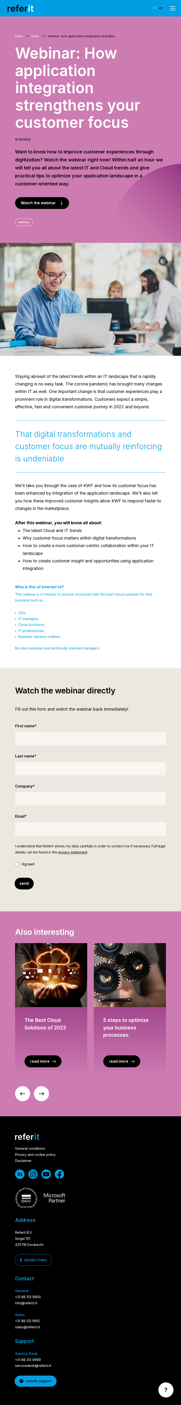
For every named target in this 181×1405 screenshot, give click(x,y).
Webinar (24, 222)
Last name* (26, 756)
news (35, 36)
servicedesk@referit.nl (33, 1366)
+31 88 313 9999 (28, 1360)
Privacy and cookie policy (35, 1155)
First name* (26, 726)
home (19, 36)
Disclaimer (23, 1161)
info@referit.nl (26, 1303)
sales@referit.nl (27, 1327)
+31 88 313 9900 (28, 1297)
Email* (21, 816)
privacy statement (72, 852)
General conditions (30, 1148)
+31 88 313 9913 (27, 1321)
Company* (25, 786)
